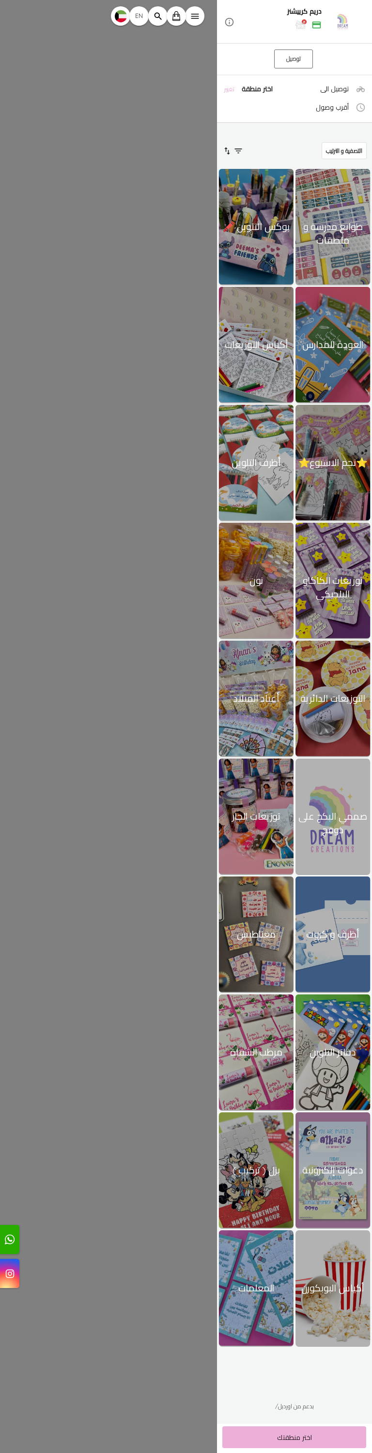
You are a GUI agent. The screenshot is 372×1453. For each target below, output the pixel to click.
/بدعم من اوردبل (294, 1406)
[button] (294, 22)
